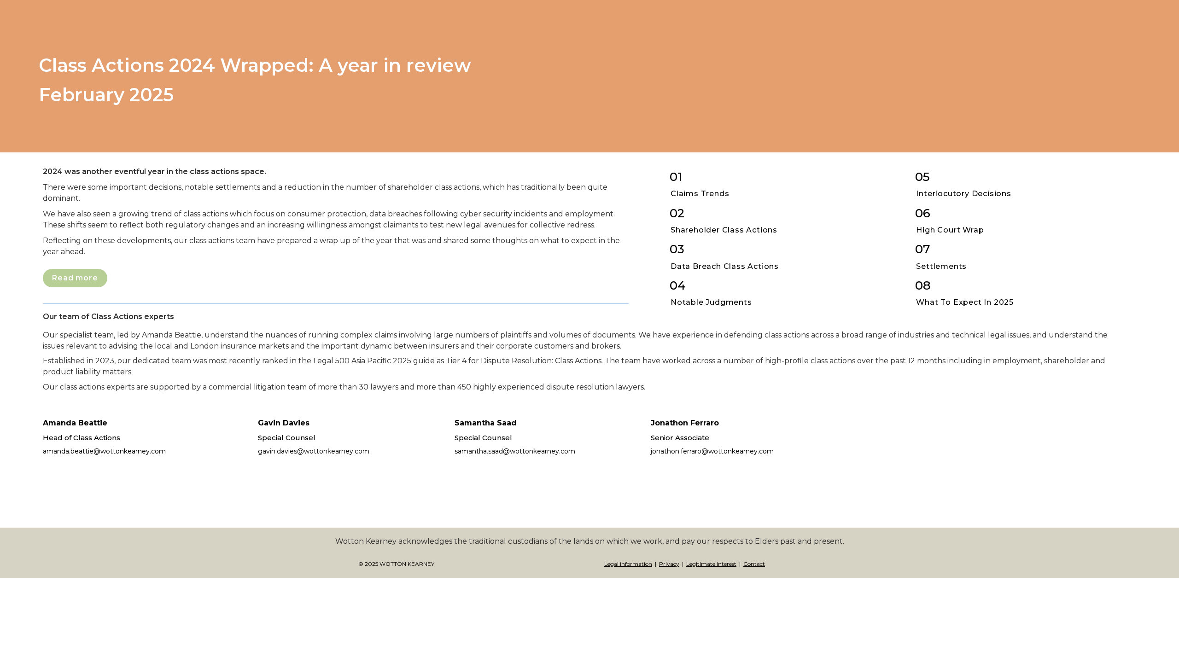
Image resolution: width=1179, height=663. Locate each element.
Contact (754, 563)
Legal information (628, 563)
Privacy (669, 563)
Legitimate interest (711, 563)
